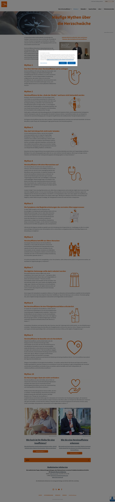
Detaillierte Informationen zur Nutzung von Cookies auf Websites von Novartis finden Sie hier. (60, 59)
